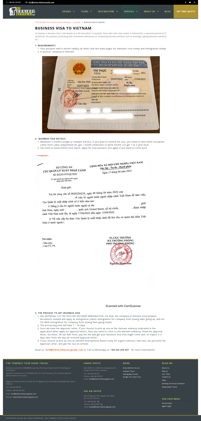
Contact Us (166, 377)
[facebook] (185, 2)
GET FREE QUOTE (186, 11)
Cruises (66, 11)
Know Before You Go (131, 368)
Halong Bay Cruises (130, 374)
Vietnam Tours (129, 371)
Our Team (166, 374)
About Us (165, 368)
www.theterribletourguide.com (25, 397)
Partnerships (167, 403)
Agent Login (166, 406)
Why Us (165, 371)
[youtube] (190, 2)
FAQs (164, 380)
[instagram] (194, 2)
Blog (168, 11)
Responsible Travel (169, 387)
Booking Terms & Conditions (173, 383)
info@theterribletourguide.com (23, 394)
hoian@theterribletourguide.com (102, 407)
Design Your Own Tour (132, 377)
